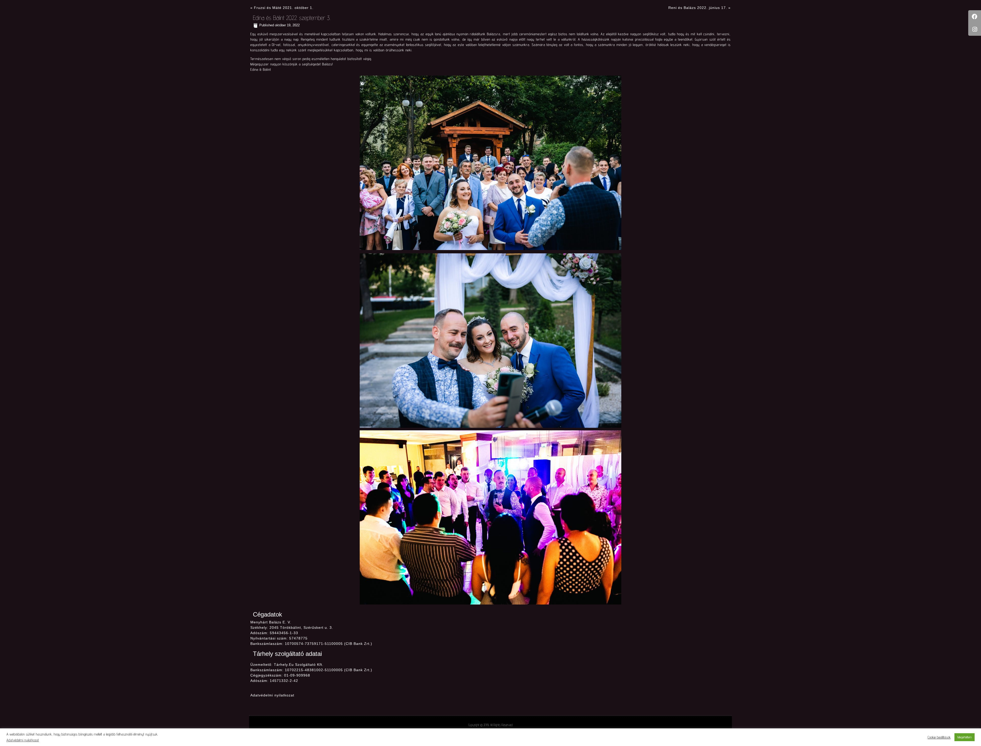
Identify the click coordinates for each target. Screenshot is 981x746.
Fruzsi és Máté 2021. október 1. (283, 8)
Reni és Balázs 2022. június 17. (697, 8)
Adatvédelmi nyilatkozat (272, 695)
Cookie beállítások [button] (939, 737)
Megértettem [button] (964, 737)
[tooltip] (974, 16)
